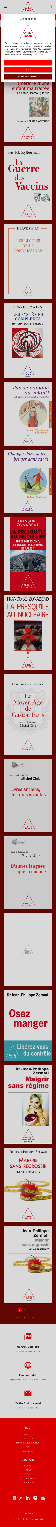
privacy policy (37, 55)
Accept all (28, 62)
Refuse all (28, 69)
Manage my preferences (28, 76)
